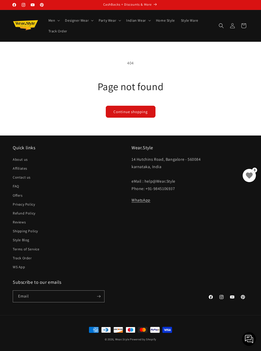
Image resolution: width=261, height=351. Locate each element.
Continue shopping (130, 111)
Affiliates (20, 168)
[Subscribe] (98, 296)
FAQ (16, 186)
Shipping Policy (25, 231)
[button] (53, 20)
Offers (18, 195)
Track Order (22, 258)
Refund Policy (24, 213)
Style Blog (21, 240)
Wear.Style (122, 339)
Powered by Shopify (143, 339)
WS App (19, 267)
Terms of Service (26, 249)
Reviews (19, 222)
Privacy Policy (24, 204)
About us (20, 159)
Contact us (22, 177)
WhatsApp (141, 200)
